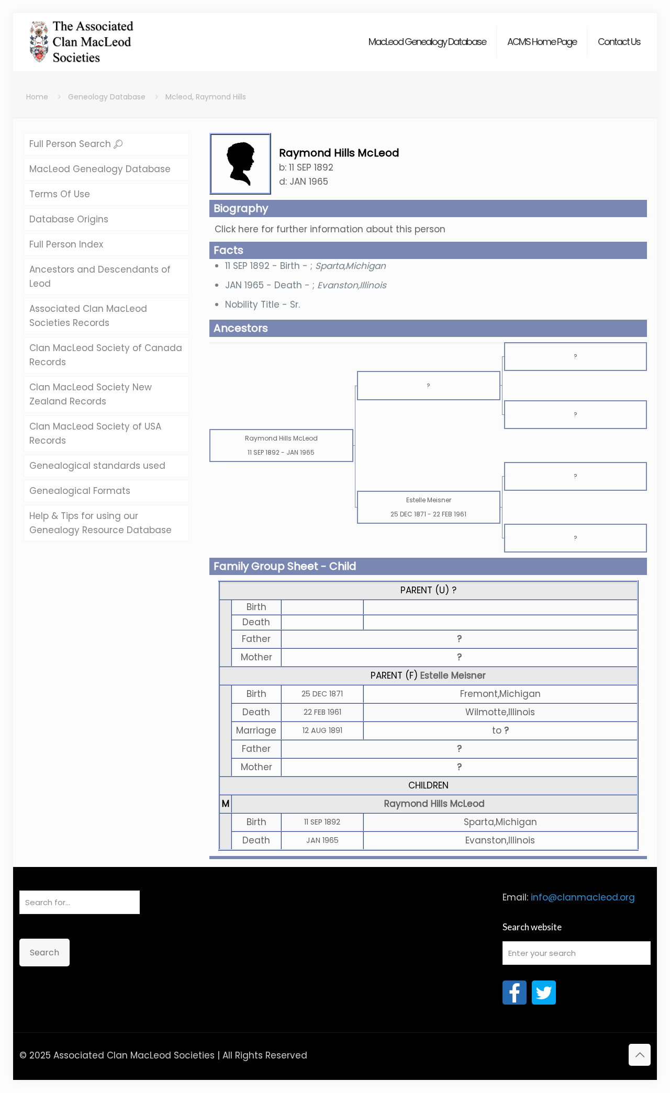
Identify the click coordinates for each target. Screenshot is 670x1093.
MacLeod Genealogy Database (100, 169)
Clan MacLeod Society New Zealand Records (90, 394)
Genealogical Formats (79, 490)
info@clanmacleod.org (583, 897)
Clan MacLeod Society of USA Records (95, 433)
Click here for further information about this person (330, 229)
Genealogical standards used (97, 465)
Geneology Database (107, 97)
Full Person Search (71, 144)
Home (37, 97)
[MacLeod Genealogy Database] (82, 36)
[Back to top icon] (640, 1055)
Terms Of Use (59, 194)
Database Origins (68, 219)
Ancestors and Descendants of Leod (100, 276)
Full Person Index (66, 244)
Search (44, 952)
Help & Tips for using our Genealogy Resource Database (100, 523)
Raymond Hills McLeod (434, 803)
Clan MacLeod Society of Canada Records (105, 355)
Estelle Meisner (453, 675)
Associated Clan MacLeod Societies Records (88, 315)
